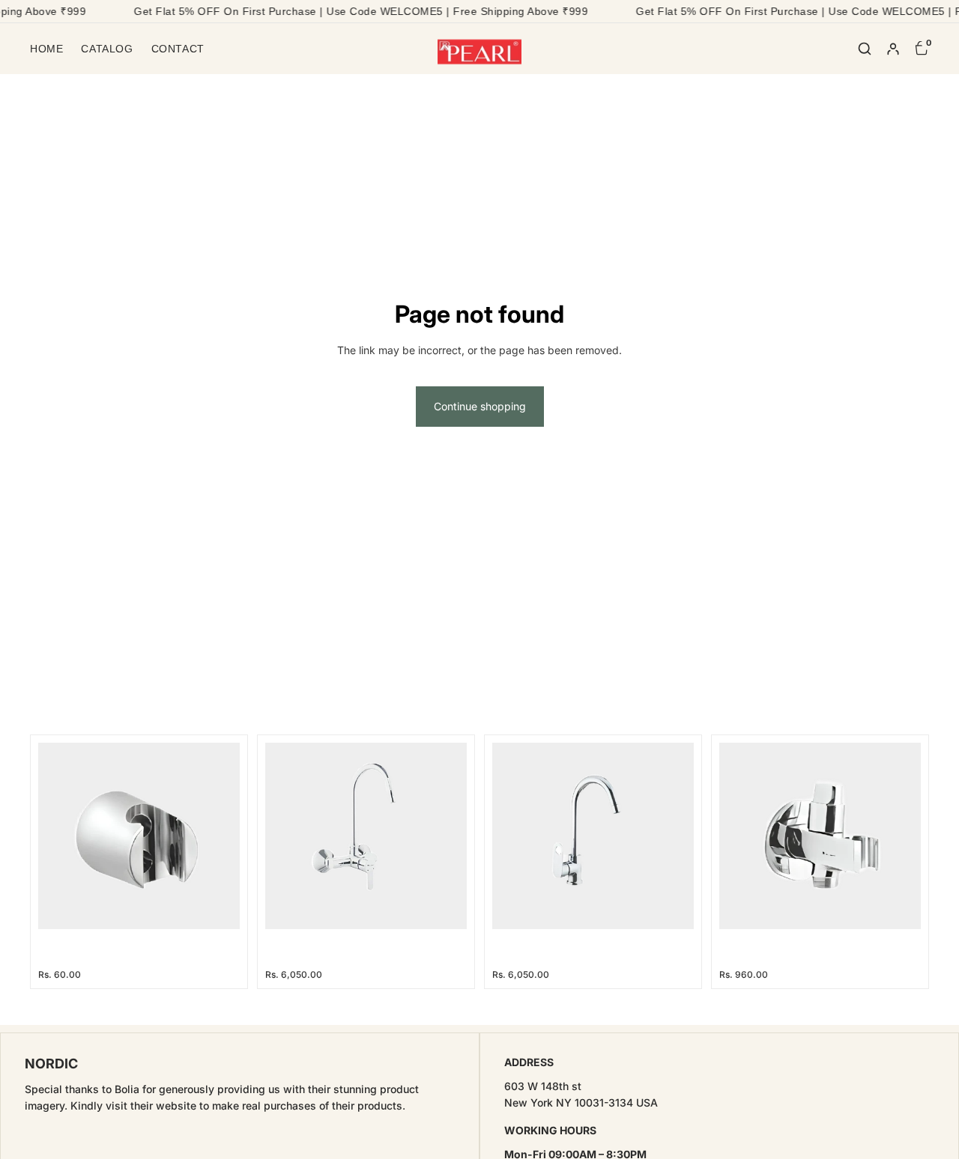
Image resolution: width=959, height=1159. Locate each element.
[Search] (864, 48)
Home (46, 49)
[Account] (893, 48)
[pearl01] (480, 48)
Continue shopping (480, 406)
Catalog (107, 49)
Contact (178, 49)
